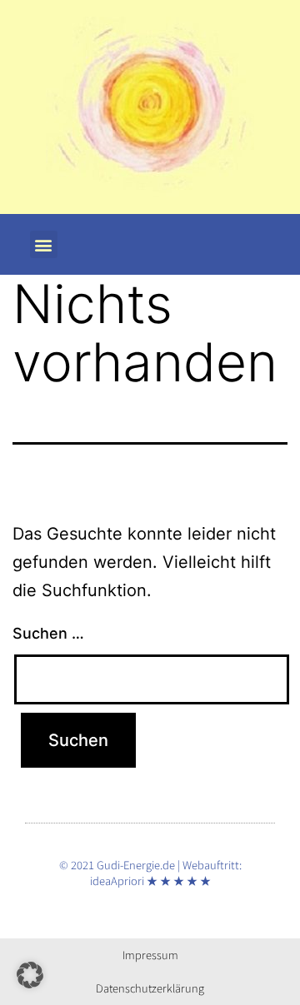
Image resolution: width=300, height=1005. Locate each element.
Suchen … (48, 633)
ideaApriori (117, 880)
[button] (44, 244)
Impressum (150, 955)
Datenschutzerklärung (150, 988)
